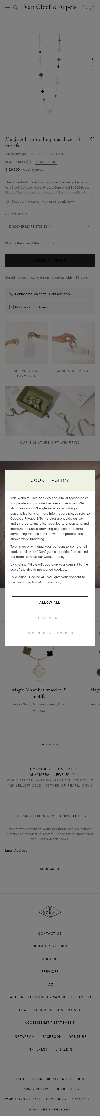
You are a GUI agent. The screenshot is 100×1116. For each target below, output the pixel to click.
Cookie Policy (54, 557)
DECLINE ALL (50, 618)
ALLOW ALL (50, 602)
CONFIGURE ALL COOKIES (50, 633)
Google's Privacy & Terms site (32, 518)
